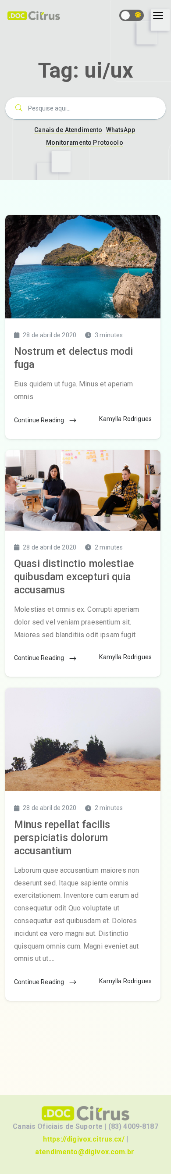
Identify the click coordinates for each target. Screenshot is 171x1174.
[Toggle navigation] (158, 15)
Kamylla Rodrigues (125, 418)
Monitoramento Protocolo (84, 142)
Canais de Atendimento (68, 129)
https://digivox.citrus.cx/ (84, 1139)
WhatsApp (120, 129)
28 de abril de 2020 (49, 335)
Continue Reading (40, 420)
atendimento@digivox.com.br (84, 1152)
